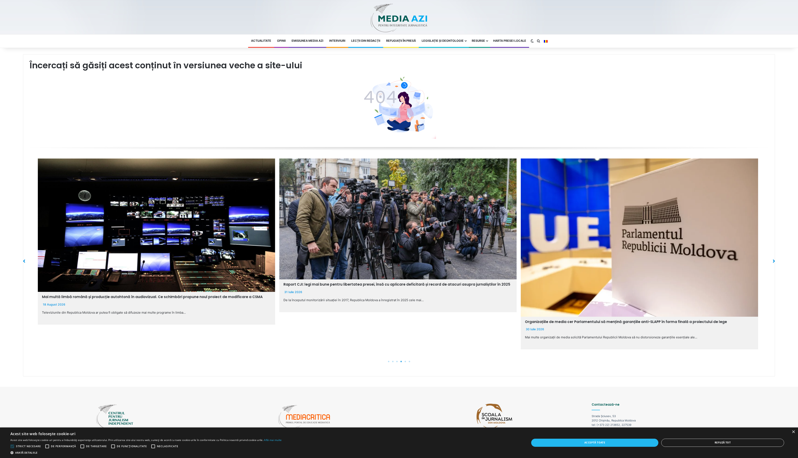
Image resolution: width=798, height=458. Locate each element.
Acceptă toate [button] (594, 442)
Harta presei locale (509, 40)
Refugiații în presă (401, 40)
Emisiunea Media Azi (307, 40)
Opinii (281, 40)
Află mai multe (273, 440)
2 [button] (393, 362)
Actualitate (261, 40)
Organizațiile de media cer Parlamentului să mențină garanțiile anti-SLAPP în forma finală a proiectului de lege (384, 321)
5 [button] (405, 362)
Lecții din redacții (365, 40)
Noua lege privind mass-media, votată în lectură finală (575, 321)
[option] (156, 235)
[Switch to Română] (546, 41)
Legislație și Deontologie (443, 40)
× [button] (793, 431)
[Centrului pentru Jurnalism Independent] (399, 18)
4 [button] (401, 362)
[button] (24, 261)
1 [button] (389, 362)
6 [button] (409, 362)
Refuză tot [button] (723, 442)
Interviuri (337, 40)
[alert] (399, 442)
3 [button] (397, 362)
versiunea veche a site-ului (242, 65)
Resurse (478, 40)
